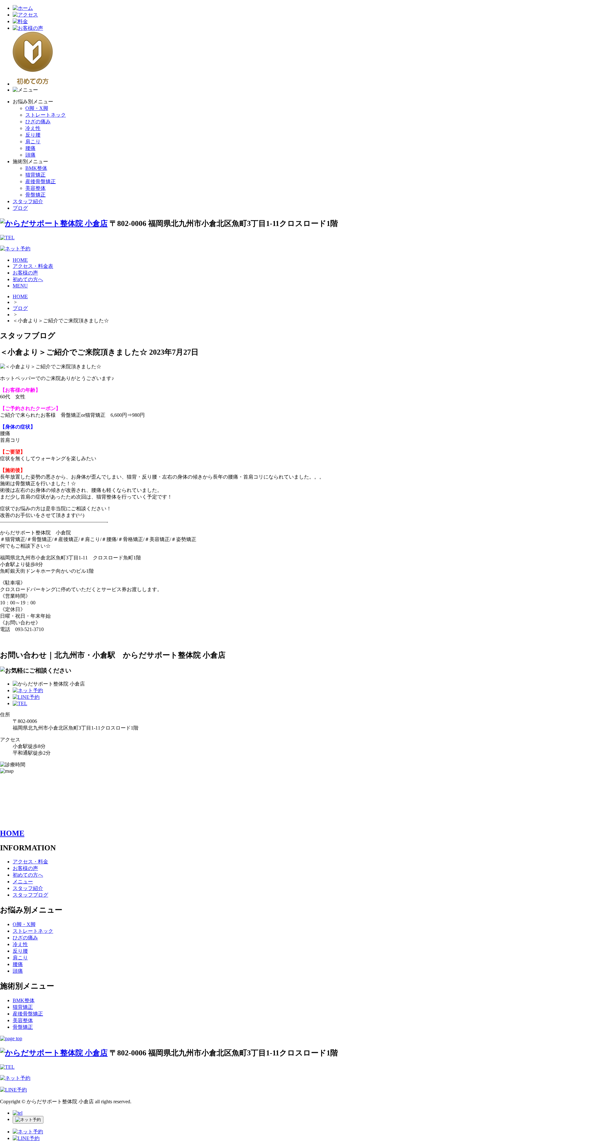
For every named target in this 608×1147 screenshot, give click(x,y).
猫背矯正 (35, 174)
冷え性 (33, 128)
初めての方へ (28, 279)
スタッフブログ (30, 895)
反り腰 (33, 135)
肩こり (33, 141)
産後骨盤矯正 (40, 181)
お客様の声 (25, 272)
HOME (20, 260)
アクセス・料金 (30, 861)
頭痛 (30, 155)
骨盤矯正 (35, 194)
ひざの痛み (38, 121)
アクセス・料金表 (33, 266)
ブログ (20, 208)
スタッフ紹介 (28, 201)
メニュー (23, 881)
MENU (20, 285)
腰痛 (30, 148)
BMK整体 (36, 168)
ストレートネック (45, 115)
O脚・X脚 (36, 108)
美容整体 (35, 188)
